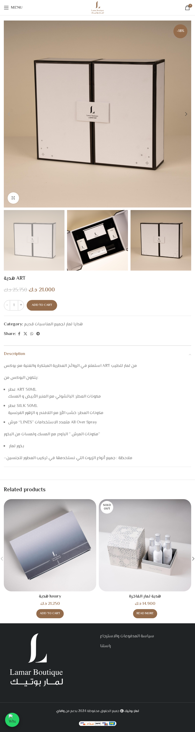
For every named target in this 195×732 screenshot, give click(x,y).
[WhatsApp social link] (32, 334)
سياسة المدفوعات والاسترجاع (127, 636)
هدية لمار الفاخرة (145, 596)
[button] (9, 114)
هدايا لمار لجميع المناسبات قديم (53, 324)
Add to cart (42, 305)
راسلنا (105, 646)
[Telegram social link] (38, 334)
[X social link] (25, 334)
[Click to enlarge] (13, 198)
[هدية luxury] (50, 545)
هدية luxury (50, 596)
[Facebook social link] (19, 334)
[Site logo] (97, 7)
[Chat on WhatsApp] (12, 720)
